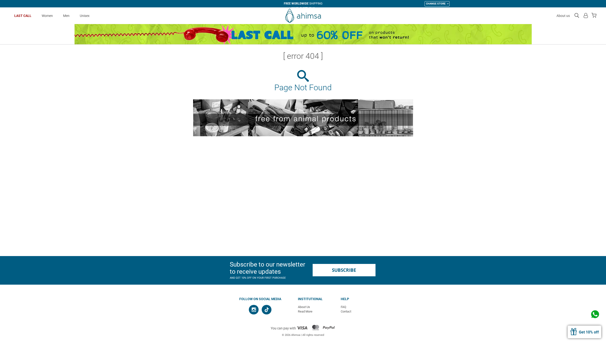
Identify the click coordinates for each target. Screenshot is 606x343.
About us (563, 16)
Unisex (85, 16)
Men (66, 16)
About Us (304, 307)
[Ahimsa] (303, 16)
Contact (346, 311)
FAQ (343, 307)
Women (47, 16)
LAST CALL (22, 16)
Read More (305, 311)
